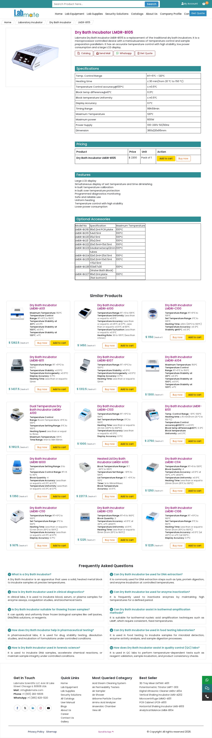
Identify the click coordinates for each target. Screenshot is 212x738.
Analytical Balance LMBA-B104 (156, 710)
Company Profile (171, 14)
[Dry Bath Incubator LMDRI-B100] (17, 465)
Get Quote (198, 13)
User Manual (68, 702)
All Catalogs (67, 698)
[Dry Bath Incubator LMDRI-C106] (152, 514)
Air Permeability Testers (105, 687)
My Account (191, 3)
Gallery (65, 721)
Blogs (64, 706)
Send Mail (104, 53)
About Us (152, 14)
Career (65, 714)
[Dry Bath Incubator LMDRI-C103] (85, 412)
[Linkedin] (33, 708)
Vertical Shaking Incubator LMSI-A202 (160, 694)
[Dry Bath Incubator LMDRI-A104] (152, 363)
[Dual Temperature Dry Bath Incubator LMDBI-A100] (17, 412)
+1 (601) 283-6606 (28, 694)
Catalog (85, 53)
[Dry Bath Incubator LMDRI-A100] (85, 311)
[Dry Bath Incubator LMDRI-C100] (152, 311)
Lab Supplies (95, 14)
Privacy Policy (36, 731)
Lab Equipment (74, 14)
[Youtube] (49, 708)
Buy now (183, 158)
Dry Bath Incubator (60, 22)
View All (96, 710)
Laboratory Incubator (30, 22)
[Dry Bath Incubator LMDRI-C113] (85, 514)
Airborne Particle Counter (106, 698)
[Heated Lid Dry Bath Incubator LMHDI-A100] (85, 465)
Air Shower (98, 694)
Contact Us (67, 717)
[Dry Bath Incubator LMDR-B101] (152, 412)
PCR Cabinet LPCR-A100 (152, 702)
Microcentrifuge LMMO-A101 (155, 698)
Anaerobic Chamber (104, 706)
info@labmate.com (28, 690)
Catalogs (137, 14)
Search (151, 4)
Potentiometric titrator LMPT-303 (158, 687)
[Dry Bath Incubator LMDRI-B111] (17, 363)
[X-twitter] (25, 708)
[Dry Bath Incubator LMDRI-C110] (17, 514)
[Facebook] (17, 708)
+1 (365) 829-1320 (31, 697)
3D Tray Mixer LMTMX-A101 (154, 683)
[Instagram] (41, 708)
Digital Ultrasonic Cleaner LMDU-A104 (160, 690)
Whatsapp (125, 53)
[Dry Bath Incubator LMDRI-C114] (152, 465)
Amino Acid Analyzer (104, 702)
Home (58, 14)
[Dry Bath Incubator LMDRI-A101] (17, 311)
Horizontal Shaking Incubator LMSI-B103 (161, 706)
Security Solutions (117, 14)
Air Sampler (98, 690)
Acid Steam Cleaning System (109, 683)
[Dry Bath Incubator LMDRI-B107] (85, 363)
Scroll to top (105, 731)
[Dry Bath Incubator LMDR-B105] (35, 57)
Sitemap (51, 731)
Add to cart (166, 158)
